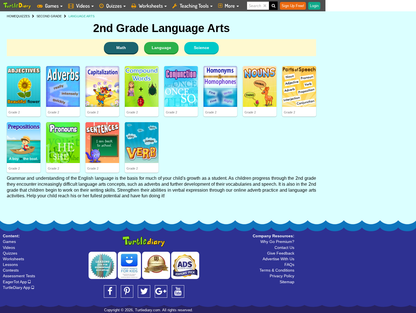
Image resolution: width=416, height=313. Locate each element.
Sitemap (287, 282)
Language (161, 47)
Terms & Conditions (277, 270)
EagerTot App (15, 282)
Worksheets (151, 6)
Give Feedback (280, 253)
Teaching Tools (194, 6)
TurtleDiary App (17, 287)
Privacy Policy (282, 276)
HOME (11, 16)
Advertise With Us (278, 259)
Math (121, 47)
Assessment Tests (19, 276)
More (230, 6)
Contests (11, 270)
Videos (83, 6)
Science (201, 47)
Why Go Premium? (277, 241)
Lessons (10, 264)
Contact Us (284, 247)
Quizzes (114, 6)
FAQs (289, 264)
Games (52, 6)
